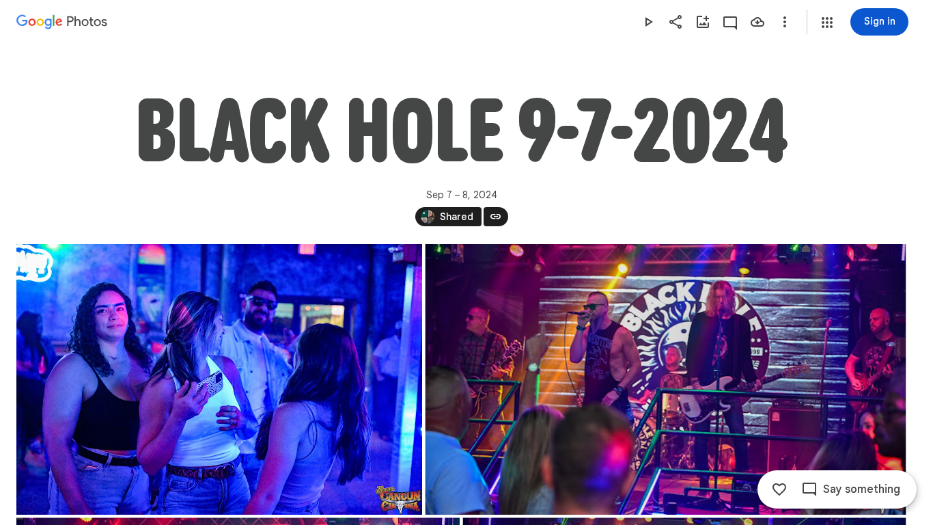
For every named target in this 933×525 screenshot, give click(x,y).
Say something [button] (861, 489)
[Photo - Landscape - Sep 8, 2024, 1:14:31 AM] (219, 379)
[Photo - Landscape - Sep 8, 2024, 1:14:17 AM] (665, 379)
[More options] (784, 22)
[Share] (675, 22)
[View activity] (730, 22)
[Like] (779, 489)
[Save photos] (757, 22)
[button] (827, 22)
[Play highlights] (648, 21)
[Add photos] (702, 22)
